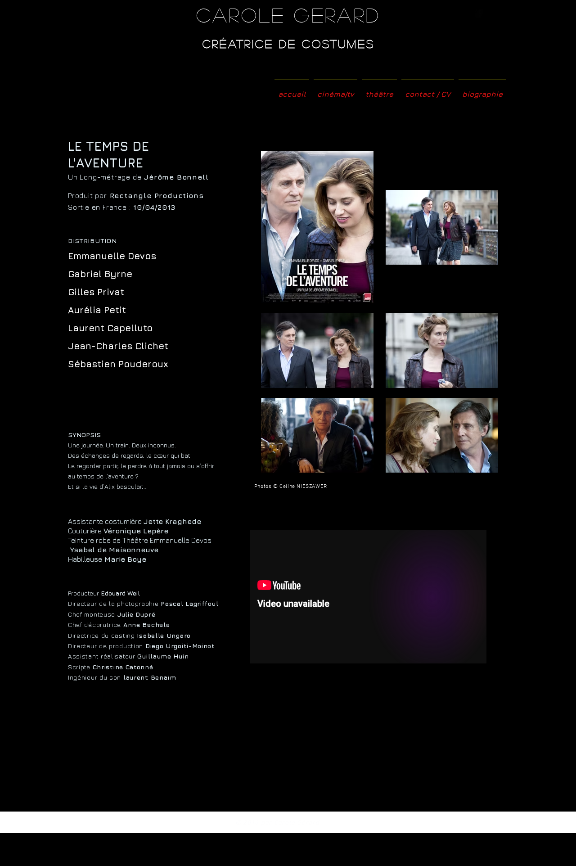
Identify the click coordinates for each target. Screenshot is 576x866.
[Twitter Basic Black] (491, 13)
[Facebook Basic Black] (478, 13)
